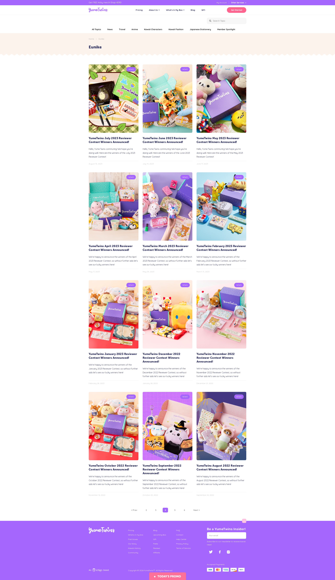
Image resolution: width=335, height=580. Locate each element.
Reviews (156, 548)
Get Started (236, 10)
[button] (242, 535)
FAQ (178, 530)
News (110, 29)
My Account (222, 2)
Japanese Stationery (200, 29)
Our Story (132, 544)
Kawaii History (134, 548)
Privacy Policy (182, 544)
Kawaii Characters (153, 29)
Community (133, 552)
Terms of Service (183, 548)
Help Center (181, 539)
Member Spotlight (226, 29)
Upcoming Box (159, 535)
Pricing (139, 10)
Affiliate (156, 552)
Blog (193, 10)
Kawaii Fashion (176, 29)
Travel (122, 29)
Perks (155, 544)
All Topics (96, 29)
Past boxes (133, 539)
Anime (135, 29)
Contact (179, 535)
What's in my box (135, 535)
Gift (203, 10)
